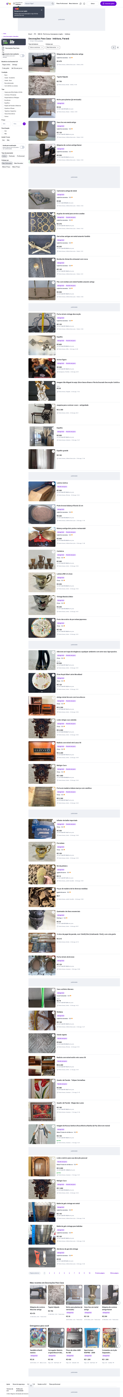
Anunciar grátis (109, 3)
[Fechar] (41, 10)
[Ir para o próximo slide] (118, 1303)
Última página (114, 1273)
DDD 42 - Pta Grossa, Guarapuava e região (50, 34)
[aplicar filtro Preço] (24, 123)
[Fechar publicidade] (30, 1385)
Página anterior (34, 1273)
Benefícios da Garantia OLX (10, 61)
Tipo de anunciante (7, 153)
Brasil (30, 34)
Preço (3, 120)
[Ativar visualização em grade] (118, 47)
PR (35, 34)
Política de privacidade (19, 1389)
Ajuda (8, 1384)
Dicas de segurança (19, 1384)
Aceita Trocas (6, 137)
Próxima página (100, 1273)
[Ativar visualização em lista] (113, 47)
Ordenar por (5, 160)
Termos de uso (9, 1389)
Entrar (93, 3)
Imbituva (67, 34)
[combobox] (39, 3)
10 (89, 1273)
